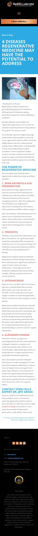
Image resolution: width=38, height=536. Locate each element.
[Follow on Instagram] (17, 443)
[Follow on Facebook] (13, 443)
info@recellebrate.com (15, 458)
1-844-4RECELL (19, 21)
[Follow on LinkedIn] (20, 443)
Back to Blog (7, 35)
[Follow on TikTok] (24, 443)
